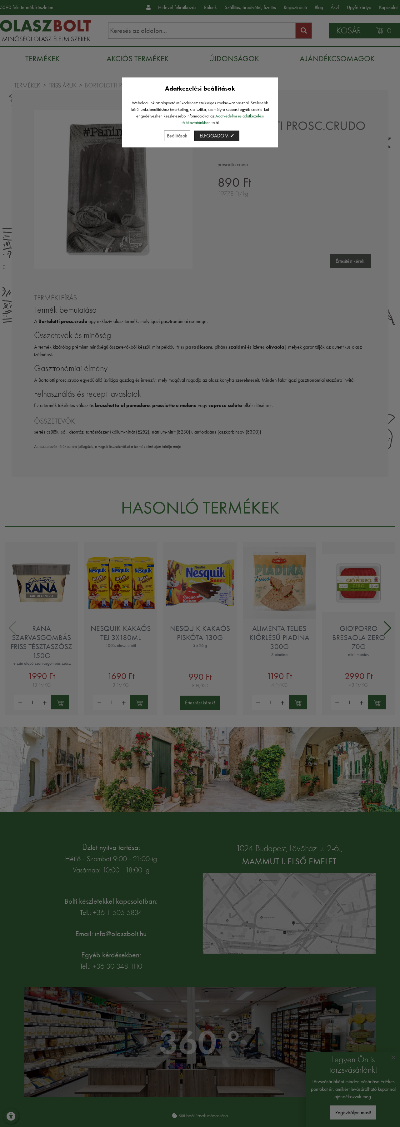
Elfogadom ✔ (217, 136)
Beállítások (177, 136)
